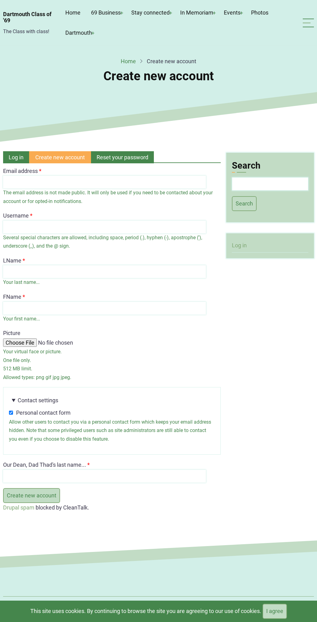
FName (12, 296)
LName (12, 260)
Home (72, 12)
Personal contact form (43, 412)
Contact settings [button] (38, 400)
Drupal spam (18, 507)
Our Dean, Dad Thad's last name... (44, 464)
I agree (274, 611)
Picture (11, 333)
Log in (16, 157)
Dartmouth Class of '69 (27, 17)
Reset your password (122, 157)
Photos (259, 12)
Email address (20, 171)
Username (16, 215)
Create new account (63, 158)
